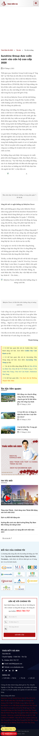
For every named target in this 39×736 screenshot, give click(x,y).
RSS (23, 734)
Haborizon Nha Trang (29, 705)
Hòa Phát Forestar (6, 708)
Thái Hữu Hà (25, 731)
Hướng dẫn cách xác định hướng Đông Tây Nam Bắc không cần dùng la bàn (18, 523)
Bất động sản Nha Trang (13, 710)
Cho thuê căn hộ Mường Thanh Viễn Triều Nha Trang (17, 722)
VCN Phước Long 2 (18, 703)
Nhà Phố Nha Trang (31, 720)
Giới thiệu (7, 678)
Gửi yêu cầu (19, 635)
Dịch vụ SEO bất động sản (10, 517)
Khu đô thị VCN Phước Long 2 (22, 369)
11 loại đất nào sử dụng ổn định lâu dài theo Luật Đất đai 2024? (26, 414)
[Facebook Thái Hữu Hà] (3, 670)
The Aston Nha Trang (28, 710)
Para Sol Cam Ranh (22, 371)
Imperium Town (6, 698)
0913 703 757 (23, 611)
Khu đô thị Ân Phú (19, 708)
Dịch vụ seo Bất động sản (13, 705)
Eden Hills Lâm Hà (28, 713)
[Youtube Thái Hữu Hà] (17, 670)
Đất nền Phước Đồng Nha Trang (11, 713)
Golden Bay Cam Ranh (15, 700)
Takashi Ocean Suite (18, 698)
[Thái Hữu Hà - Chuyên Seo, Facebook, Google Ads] (19, 456)
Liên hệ (32, 678)
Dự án (14, 678)
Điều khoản (17, 734)
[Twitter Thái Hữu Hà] (6, 670)
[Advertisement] (19, 27)
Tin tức (23, 678)
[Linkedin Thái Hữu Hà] (10, 670)
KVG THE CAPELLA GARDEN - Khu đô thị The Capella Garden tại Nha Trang (19, 717)
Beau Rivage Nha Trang (16, 720)
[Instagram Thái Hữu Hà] (13, 670)
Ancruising (26, 700)
